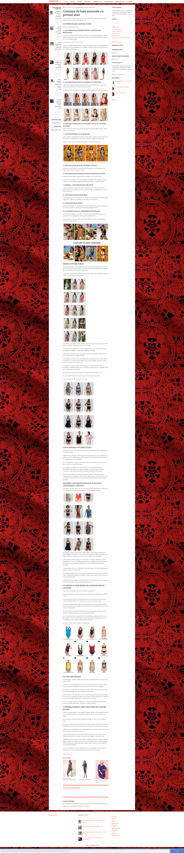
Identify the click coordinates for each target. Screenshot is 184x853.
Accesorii (130, 1)
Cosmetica (114, 818)
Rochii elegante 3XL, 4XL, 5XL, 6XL (123, 81)
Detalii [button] (67, 851)
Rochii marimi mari (116, 35)
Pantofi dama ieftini (116, 29)
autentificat (71, 806)
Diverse (79, 1)
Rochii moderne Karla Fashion (122, 87)
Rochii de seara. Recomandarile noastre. (121, 37)
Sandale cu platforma (117, 31)
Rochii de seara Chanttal (120, 93)
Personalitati (97, 1)
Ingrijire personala (116, 828)
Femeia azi (87, 845)
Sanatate (114, 833)
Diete (113, 820)
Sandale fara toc (116, 33)
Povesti (72, 1)
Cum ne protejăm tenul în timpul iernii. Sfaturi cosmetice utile (58, 84)
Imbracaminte (119, 1)
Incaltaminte (108, 1)
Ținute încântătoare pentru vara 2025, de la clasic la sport (57, 46)
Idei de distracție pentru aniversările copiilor (58, 30)
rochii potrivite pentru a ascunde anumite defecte (89, 580)
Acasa (66, 1)
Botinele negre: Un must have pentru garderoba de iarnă (58, 104)
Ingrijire (87, 1)
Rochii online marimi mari (85, 779)
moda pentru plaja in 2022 (77, 42)
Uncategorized (115, 835)
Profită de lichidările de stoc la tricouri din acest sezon (58, 15)
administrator (75, 788)
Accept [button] (177, 851)
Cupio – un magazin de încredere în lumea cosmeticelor (58, 64)
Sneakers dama (115, 27)
